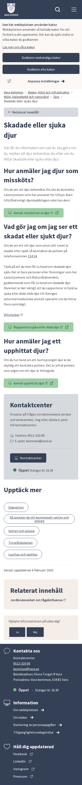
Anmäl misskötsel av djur (38, 214)
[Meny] (74, 9)
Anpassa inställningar (44, 81)
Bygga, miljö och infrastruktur (49, 92)
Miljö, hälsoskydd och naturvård (26, 97)
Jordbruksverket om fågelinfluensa (38, 600)
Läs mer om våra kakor (19, 47)
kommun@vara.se (26, 669)
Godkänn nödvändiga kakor (41, 57)
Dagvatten (16, 507)
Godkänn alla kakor (41, 69)
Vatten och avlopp (21, 531)
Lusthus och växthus (22, 554)
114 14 (32, 256)
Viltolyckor (13, 315)
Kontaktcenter (31, 458)
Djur (56, 97)
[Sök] (58, 9)
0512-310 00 (21, 663)
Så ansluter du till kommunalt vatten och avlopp (39, 519)
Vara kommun (13, 92)
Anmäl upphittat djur (36, 384)
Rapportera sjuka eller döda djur (43, 328)
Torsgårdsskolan (20, 542)
